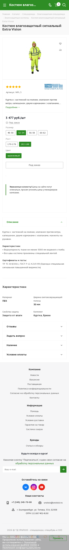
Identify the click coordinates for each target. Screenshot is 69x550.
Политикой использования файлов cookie (19, 544)
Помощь (34, 411)
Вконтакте (25, 487)
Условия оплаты (34, 415)
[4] (16, 87)
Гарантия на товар (34, 424)
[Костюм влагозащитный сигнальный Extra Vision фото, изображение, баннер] (34, 57)
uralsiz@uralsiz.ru (53, 502)
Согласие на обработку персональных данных (34, 393)
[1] (7, 87)
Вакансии (34, 379)
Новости (34, 375)
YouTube (42, 487)
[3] (13, 87)
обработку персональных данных (34, 463)
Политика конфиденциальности (34, 388)
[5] (19, 87)
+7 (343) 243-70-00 (22, 502)
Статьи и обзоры (34, 445)
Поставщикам (34, 384)
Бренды (34, 440)
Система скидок (34, 429)
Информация (34, 405)
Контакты (34, 397)
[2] (10, 87)
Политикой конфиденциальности (21, 547)
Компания (34, 369)
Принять (58, 538)
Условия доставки (34, 420)
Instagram (33, 487)
